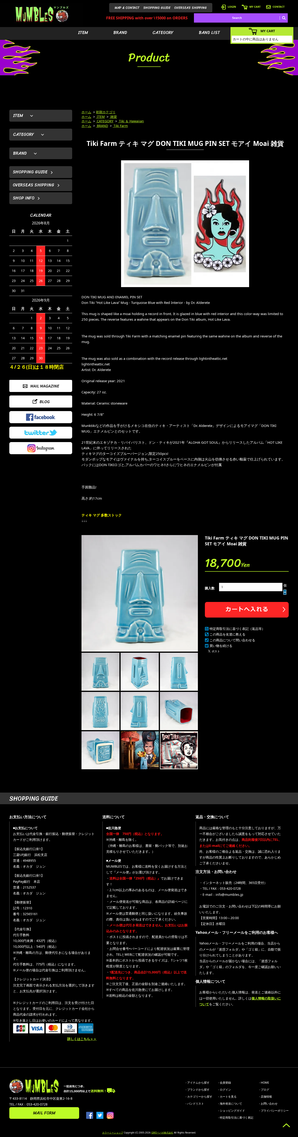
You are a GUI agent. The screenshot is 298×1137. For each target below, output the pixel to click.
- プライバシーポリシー (274, 1111)
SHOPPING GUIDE (156, 8)
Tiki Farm (120, 126)
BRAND (120, 32)
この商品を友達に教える (227, 634)
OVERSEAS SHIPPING (190, 8)
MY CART (255, 6)
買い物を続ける (221, 645)
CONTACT (278, 6)
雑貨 (113, 116)
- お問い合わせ (268, 1104)
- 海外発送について (230, 1104)
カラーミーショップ (112, 1132)
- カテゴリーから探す (199, 1097)
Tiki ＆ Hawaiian (131, 121)
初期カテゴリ (105, 112)
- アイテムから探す (198, 1083)
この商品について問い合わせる (232, 640)
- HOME (264, 1083)
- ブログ (264, 1090)
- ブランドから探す (198, 1090)
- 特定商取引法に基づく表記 (235, 1118)
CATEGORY (162, 32)
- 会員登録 (224, 1083)
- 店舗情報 (265, 1097)
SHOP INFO (23, 198)
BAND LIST (209, 32)
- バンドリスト (195, 1104)
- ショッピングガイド (231, 1111)
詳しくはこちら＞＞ (82, 1039)
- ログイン (224, 1090)
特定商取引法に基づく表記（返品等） (237, 628)
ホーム (86, 112)
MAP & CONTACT (127, 8)
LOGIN (232, 6)
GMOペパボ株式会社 (162, 1132)
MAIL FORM (44, 1113)
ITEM (83, 32)
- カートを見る (227, 1097)
